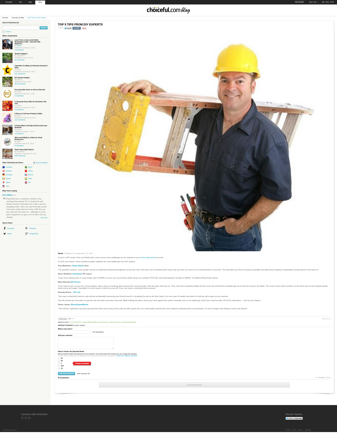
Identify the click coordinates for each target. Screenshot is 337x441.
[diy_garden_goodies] (7, 82)
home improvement (148, 257)
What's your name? (65, 329)
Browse (8, 31)
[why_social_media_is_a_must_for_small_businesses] (7, 142)
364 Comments (20, 84)
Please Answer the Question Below (71, 351)
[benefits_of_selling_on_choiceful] (7, 70)
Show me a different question (127, 356)
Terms (294, 430)
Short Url (328, 319)
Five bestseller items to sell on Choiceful (30, 90)
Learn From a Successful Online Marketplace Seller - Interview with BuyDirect (27, 42)
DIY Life (76, 292)
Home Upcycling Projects (24, 150)
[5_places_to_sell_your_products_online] (7, 118)
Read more (44, 217)
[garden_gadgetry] (7, 58)
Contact (288, 430)
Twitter (9, 234)
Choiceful (5, 17)
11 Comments (19, 60)
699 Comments (20, 156)
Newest (322, 377)
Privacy (300, 430)
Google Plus (33, 234)
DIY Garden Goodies (22, 78)
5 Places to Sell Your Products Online (28, 114)
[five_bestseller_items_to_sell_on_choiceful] (7, 94)
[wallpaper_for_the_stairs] (7, 154)
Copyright (308, 430)
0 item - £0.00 (329, 2)
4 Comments (19, 96)
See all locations (42, 163)
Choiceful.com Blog (18, 17)
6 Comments (19, 50)
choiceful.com (168, 10)
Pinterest (32, 228)
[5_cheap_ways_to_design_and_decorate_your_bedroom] (7, 130)
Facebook (10, 228)
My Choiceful (299, 2)
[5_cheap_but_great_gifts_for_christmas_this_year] (7, 106)
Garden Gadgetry (21, 54)
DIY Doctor (76, 282)
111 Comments (20, 74)
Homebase (77, 274)
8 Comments (19, 146)
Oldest (328, 377)
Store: (312, 2)
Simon (19, 46)
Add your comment (65, 335)
